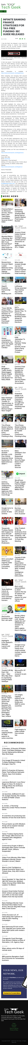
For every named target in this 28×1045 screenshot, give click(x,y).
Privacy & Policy (14, 1030)
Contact (14, 1026)
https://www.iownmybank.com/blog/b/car (11, 166)
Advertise (14, 1025)
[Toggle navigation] (3, 11)
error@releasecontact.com (8, 183)
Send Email (7, 158)
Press (14, 1023)
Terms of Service (14, 1028)
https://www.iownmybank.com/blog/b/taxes (12, 73)
